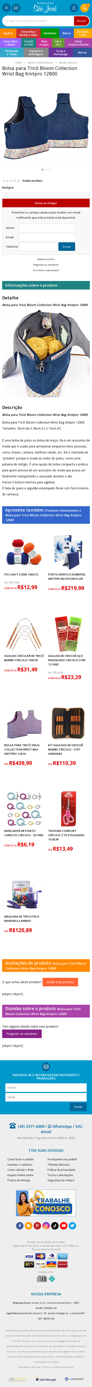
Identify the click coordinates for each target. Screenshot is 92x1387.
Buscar (81, 21)
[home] (45, 12)
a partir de (10, 588)
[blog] (28, 1226)
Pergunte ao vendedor (21, 1034)
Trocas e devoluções (60, 1175)
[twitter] (72, 1226)
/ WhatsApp (58, 1126)
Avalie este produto (60, 982)
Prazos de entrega (18, 1180)
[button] (42, 170)
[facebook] (20, 1226)
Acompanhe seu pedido (62, 1159)
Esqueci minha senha (20, 1175)
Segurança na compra (60, 1180)
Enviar (67, 247)
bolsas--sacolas (68, 62)
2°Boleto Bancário (58, 1164)
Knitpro (7, 187)
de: (6, 582)
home (18, 62)
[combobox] (46, 21)
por (6, 764)
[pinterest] (37, 1226)
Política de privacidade (61, 1169)
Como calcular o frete (20, 1169)
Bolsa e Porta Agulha (40, 62)
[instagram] (46, 1226)
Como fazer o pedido (20, 1159)
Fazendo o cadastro (19, 1164)
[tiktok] (55, 1226)
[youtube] (63, 1226)
